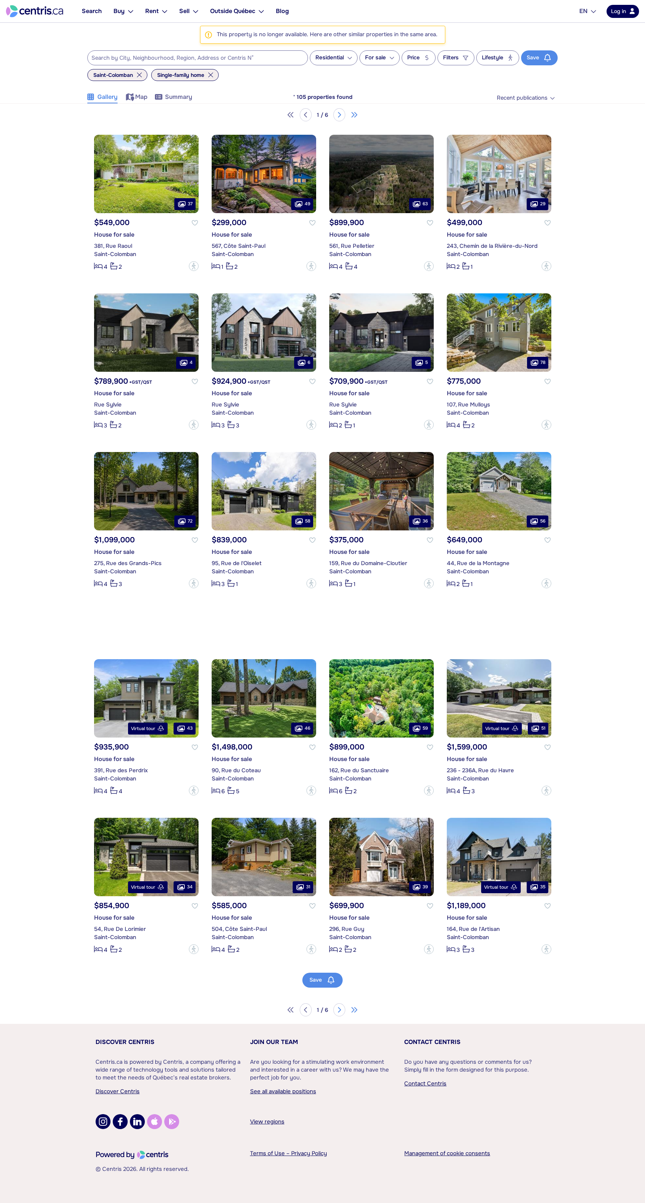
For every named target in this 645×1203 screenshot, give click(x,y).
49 (307, 204)
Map (141, 97)
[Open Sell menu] (196, 11)
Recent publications (522, 98)
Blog (282, 11)
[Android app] (171, 1121)
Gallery (107, 97)
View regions (267, 1121)
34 (190, 887)
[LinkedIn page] (137, 1121)
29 (542, 204)
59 (425, 728)
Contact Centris (432, 1042)
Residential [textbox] (329, 57)
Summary (178, 97)
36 (425, 521)
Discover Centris (125, 1042)
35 (542, 887)
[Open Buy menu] (131, 11)
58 (307, 521)
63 (425, 204)
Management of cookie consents (447, 1153)
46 (307, 728)
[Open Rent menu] (165, 11)
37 (190, 204)
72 (190, 521)
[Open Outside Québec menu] (261, 11)
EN (583, 11)
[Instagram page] (103, 1121)
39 (425, 887)
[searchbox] (193, 58)
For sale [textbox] (375, 57)
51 (543, 728)
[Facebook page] (120, 1121)
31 (308, 887)
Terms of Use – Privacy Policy (288, 1153)
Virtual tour (143, 729)
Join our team (274, 1042)
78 (542, 362)
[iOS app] (154, 1121)
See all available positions (283, 1091)
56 (542, 521)
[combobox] (197, 57)
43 (190, 728)
